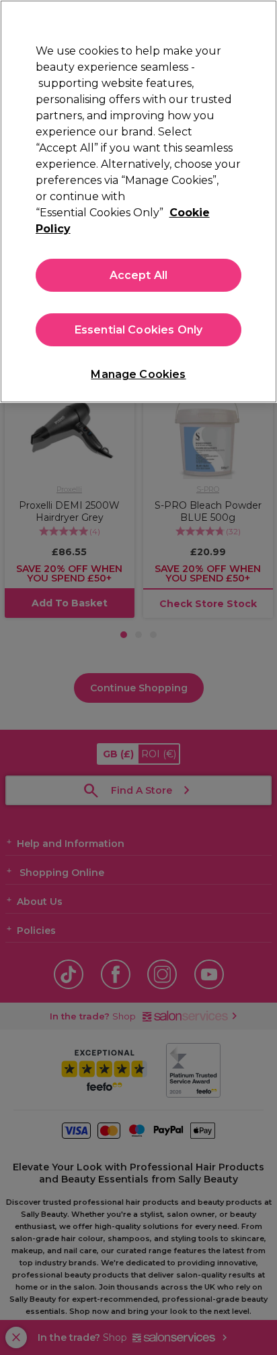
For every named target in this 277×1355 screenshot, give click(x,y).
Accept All (139, 275)
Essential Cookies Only (139, 329)
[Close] (261, 19)
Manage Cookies (138, 374)
